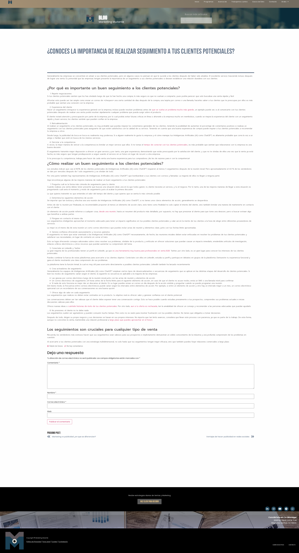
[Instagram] (273, 509)
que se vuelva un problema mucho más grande (173, 109)
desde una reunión (107, 211)
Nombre (51, 393)
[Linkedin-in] (267, 509)
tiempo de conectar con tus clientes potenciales (165, 144)
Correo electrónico (56, 402)
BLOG (103, 18)
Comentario (53, 363)
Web (49, 411)
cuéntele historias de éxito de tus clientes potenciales (92, 306)
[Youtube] (280, 509)
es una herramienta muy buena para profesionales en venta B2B (141, 250)
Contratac (62, 542)
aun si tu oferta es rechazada (144, 306)
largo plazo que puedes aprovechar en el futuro (131, 320)
